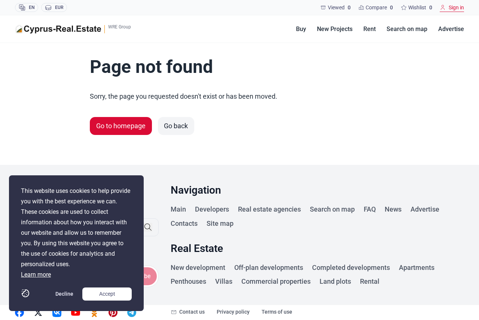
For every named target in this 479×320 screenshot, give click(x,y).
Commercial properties (276, 281)
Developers (212, 209)
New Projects (335, 29)
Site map (220, 223)
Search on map (407, 29)
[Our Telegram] (131, 312)
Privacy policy (233, 312)
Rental (369, 281)
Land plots (335, 281)
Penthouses (188, 281)
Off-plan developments (268, 267)
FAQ (370, 209)
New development (198, 267)
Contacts (184, 223)
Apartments (416, 267)
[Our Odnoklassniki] (94, 312)
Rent (369, 29)
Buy (301, 29)
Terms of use (277, 312)
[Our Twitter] (38, 312)
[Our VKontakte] (56, 312)
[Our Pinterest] (113, 312)
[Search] (147, 227)
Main (178, 209)
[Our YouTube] (75, 312)
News (393, 209)
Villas (223, 281)
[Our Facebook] (19, 312)
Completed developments (351, 267)
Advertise (451, 29)
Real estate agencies (269, 209)
